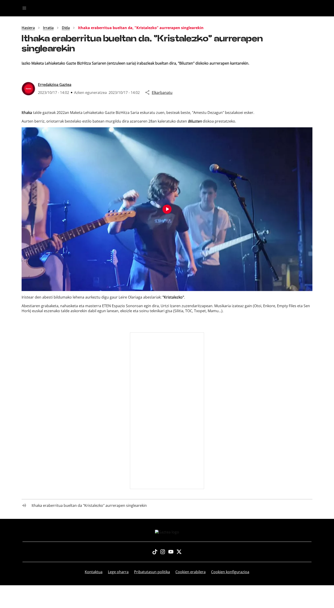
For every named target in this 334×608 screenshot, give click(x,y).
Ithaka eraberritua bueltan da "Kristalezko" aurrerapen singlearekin (89, 505)
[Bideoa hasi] (167, 209)
